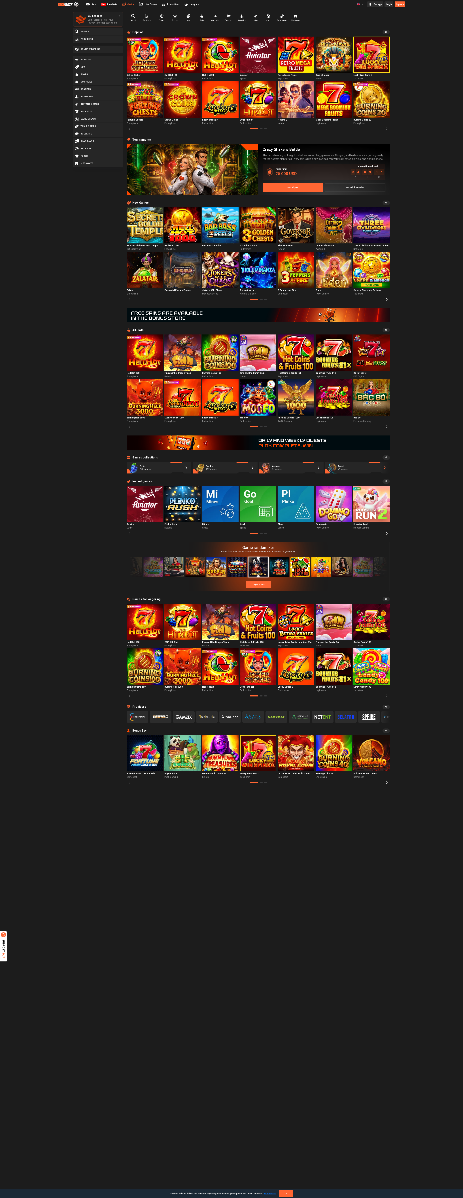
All (386, 32)
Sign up (400, 4)
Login (389, 4)
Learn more (270, 1193)
